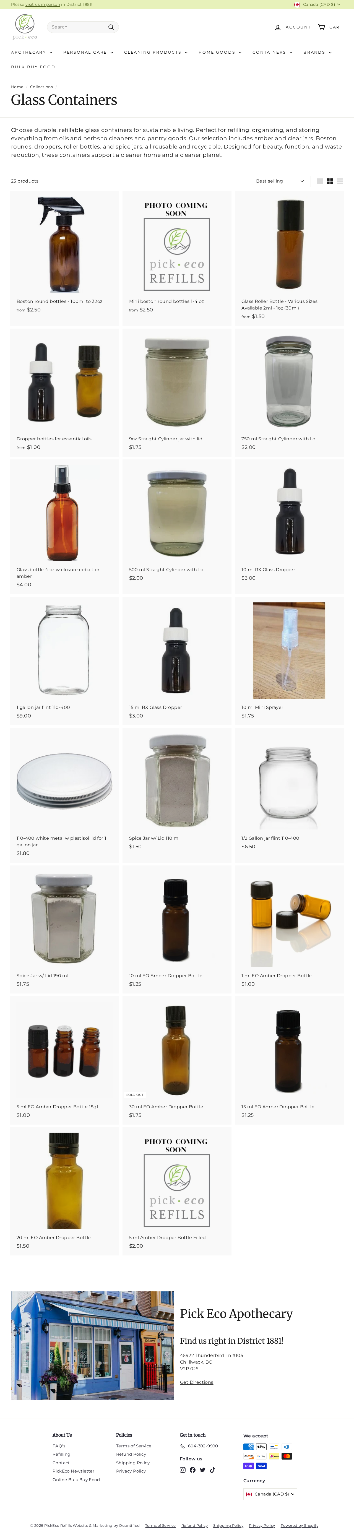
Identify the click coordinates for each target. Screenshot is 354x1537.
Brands (315, 52)
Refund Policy (131, 1454)
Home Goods (218, 52)
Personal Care (86, 52)
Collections (41, 87)
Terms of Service (133, 1445)
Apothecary (29, 52)
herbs (91, 138)
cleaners (121, 138)
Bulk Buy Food (33, 66)
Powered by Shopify (299, 1525)
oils (64, 138)
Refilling (62, 1454)
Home (17, 87)
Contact (61, 1462)
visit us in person (42, 4)
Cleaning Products (153, 52)
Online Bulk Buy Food (76, 1479)
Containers (270, 52)
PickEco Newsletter (73, 1471)
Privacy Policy (131, 1471)
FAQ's (59, 1445)
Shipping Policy (133, 1462)
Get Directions (197, 1382)
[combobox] (83, 27)
